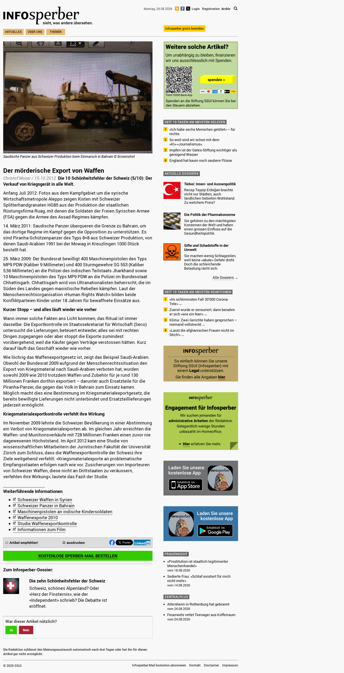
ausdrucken (76, 542)
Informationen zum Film (41, 529)
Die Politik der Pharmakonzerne (209, 214)
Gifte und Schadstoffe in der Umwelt (206, 247)
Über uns (35, 32)
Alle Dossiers (223, 277)
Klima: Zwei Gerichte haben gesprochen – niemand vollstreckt (203, 322)
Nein (26, 630)
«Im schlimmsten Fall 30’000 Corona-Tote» (199, 301)
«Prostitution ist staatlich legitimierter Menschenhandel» (197, 563)
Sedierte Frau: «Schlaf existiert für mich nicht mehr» (199, 578)
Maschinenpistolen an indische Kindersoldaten (65, 511)
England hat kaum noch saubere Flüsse (200, 160)
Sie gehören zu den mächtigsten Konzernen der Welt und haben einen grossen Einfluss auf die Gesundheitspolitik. (210, 227)
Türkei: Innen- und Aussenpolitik (210, 183)
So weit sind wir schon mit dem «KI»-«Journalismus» (194, 141)
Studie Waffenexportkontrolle (47, 523)
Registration (211, 9)
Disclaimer (211, 665)
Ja (11, 630)
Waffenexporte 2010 (38, 517)
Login (196, 9)
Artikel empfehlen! (24, 542)
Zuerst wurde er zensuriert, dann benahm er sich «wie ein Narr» (202, 311)
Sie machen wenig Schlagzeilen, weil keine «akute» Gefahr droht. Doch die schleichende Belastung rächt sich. (210, 262)
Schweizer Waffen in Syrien (45, 499)
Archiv (225, 9)
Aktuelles (13, 32)
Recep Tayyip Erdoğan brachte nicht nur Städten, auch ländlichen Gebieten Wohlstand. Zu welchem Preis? (209, 196)
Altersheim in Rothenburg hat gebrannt (198, 604)
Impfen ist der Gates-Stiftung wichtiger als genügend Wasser (203, 152)
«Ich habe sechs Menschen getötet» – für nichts (202, 131)
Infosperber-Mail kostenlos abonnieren (159, 665)
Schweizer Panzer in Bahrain (46, 505)
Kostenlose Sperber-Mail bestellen (77, 556)
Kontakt (195, 665)
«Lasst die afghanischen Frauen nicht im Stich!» (201, 332)
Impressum (230, 665)
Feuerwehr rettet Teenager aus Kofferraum (201, 614)
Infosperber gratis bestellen (184, 28)
